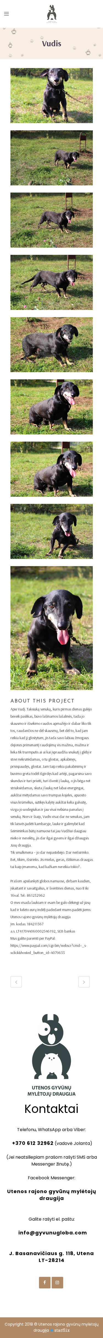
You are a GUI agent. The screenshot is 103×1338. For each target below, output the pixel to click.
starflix (62, 1330)
